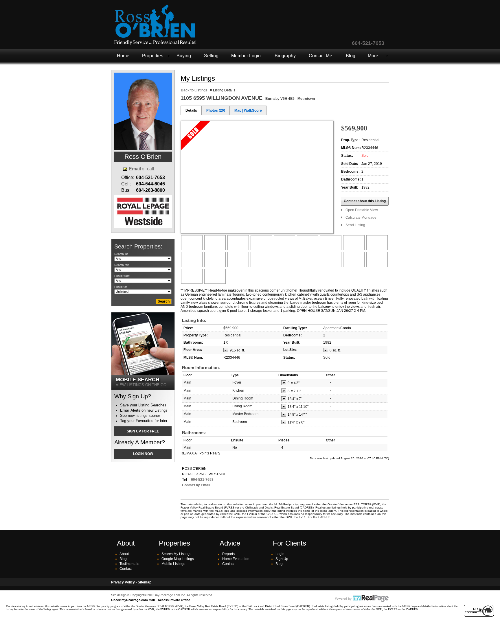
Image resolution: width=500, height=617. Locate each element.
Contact (126, 569)
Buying (184, 55)
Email (135, 168)
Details (191, 110)
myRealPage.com (362, 598)
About (124, 554)
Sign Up (281, 559)
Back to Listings (194, 90)
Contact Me (320, 55)
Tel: (185, 480)
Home (123, 55)
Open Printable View (361, 210)
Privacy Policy (123, 582)
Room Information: (201, 367)
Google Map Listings (177, 559)
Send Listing (355, 225)
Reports (228, 554)
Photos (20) (215, 110)
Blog (350, 55)
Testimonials (129, 564)
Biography (285, 55)
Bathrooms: (194, 432)
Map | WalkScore (248, 110)
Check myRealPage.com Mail (133, 600)
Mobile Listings (173, 564)
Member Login (246, 55)
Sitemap (144, 582)
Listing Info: (194, 320)
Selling (211, 55)
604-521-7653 (202, 480)
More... (375, 55)
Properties (152, 55)
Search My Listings (176, 554)
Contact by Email (196, 485)
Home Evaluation (235, 559)
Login (279, 554)
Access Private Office (174, 600)
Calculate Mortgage (360, 218)
